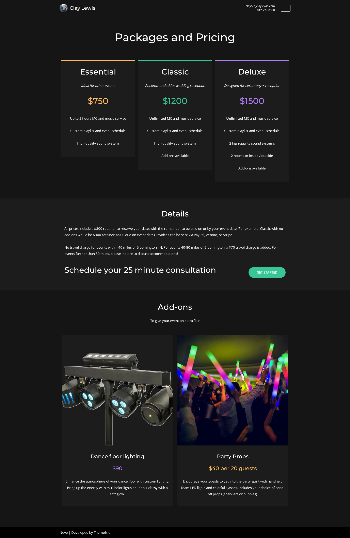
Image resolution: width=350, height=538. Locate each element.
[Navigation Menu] (285, 8)
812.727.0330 (266, 10)
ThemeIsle (102, 532)
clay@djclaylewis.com (260, 6)
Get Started (267, 272)
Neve (64, 532)
